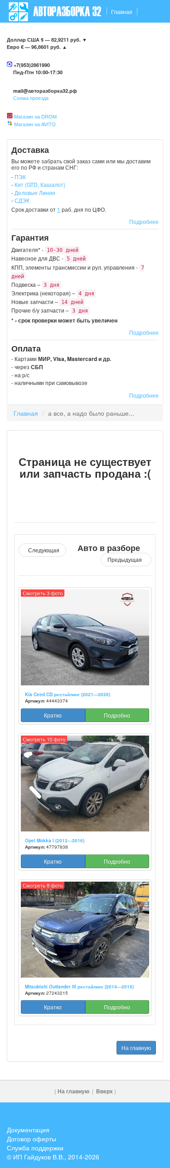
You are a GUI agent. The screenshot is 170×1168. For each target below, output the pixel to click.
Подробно (117, 715)
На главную (136, 1047)
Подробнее (144, 221)
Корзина (148, 57)
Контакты (21, 34)
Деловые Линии (35, 192)
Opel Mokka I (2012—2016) (54, 840)
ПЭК (20, 176)
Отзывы (147, 34)
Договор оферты (31, 1138)
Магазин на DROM (35, 116)
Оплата (118, 34)
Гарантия (87, 34)
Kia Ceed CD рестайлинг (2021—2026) (67, 694)
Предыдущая (126, 559)
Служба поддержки (35, 1147)
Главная (121, 11)
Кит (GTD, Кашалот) (40, 184)
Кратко (53, 715)
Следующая (42, 550)
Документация (28, 1129)
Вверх (104, 1091)
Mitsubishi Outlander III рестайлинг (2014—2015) (79, 986)
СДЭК (22, 200)
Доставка (54, 34)
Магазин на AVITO (35, 124)
